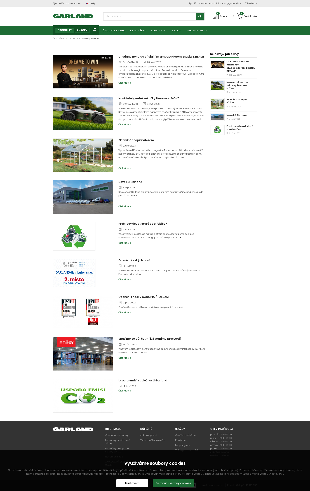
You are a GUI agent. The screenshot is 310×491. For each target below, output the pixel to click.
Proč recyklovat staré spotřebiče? (142, 224)
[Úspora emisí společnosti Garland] (83, 395)
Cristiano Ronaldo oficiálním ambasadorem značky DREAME (161, 56)
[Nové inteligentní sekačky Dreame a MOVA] (83, 113)
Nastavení (132, 483)
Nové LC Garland (130, 182)
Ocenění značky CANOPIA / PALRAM (143, 297)
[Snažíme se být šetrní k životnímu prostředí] (83, 354)
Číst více (124, 82)
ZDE (179, 237)
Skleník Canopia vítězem (136, 140)
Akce (75, 38)
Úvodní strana (61, 38)
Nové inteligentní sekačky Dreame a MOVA (149, 98)
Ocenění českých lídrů (134, 260)
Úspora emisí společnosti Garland (142, 380)
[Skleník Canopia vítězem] (83, 155)
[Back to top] (306, 484)
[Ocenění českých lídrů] (74, 273)
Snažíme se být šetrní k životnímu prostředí (149, 339)
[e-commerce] (73, 15)
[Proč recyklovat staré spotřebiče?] (74, 236)
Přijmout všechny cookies (173, 483)
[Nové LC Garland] (83, 197)
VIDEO (133, 195)
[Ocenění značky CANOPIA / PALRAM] (83, 312)
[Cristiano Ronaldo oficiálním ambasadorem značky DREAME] (83, 72)
